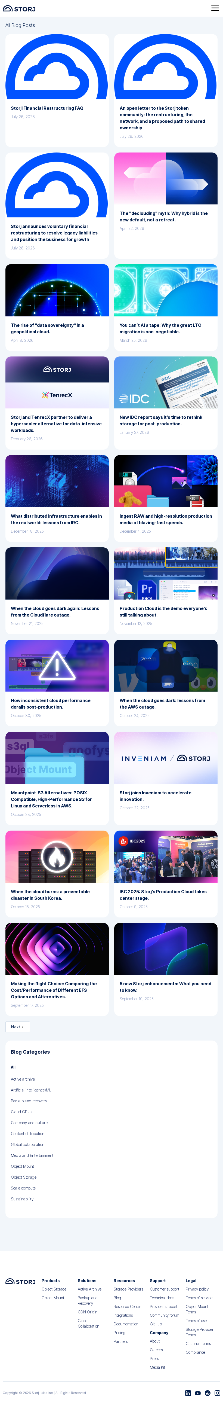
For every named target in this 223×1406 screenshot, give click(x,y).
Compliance (195, 1352)
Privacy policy (197, 1289)
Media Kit (157, 1367)
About (155, 1341)
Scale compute (23, 1188)
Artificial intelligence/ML (31, 1090)
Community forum (164, 1315)
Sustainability (22, 1199)
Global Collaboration (88, 1323)
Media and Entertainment (32, 1155)
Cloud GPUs (21, 1111)
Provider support (163, 1306)
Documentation (126, 1324)
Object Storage (23, 1177)
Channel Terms (198, 1343)
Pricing (119, 1332)
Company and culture (29, 1122)
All (13, 1067)
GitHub (156, 1324)
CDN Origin (87, 1312)
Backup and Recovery (88, 1300)
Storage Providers (128, 1289)
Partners (121, 1341)
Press (154, 1358)
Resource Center (127, 1306)
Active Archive (89, 1289)
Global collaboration (27, 1144)
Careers (156, 1349)
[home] (19, 8)
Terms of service (199, 1297)
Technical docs (162, 1297)
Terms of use (196, 1320)
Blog (117, 1297)
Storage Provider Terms (199, 1332)
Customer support (164, 1289)
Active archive (23, 1079)
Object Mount (22, 1166)
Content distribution (27, 1133)
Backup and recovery (29, 1101)
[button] (215, 8)
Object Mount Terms (197, 1309)
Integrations (123, 1315)
